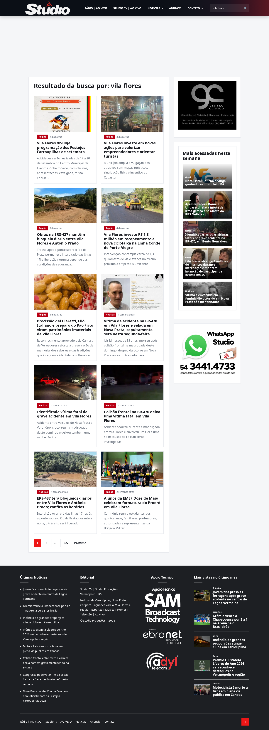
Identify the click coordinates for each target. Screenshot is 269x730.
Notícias (154, 8)
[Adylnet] (162, 661)
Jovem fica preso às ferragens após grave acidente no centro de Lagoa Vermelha (45, 593)
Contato (194, 8)
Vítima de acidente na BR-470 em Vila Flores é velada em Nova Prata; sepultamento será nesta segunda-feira (130, 327)
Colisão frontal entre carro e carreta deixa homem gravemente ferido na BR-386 (46, 662)
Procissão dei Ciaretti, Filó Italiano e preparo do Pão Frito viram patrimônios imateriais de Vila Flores (65, 327)
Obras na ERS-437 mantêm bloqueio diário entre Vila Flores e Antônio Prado (61, 239)
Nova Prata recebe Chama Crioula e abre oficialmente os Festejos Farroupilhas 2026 (45, 695)
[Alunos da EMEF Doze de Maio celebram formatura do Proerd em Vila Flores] (132, 469)
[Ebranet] (162, 637)
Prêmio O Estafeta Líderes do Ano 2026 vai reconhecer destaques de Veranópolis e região (45, 634)
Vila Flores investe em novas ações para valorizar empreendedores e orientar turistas (130, 150)
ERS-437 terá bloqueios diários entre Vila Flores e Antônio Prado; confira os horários (64, 502)
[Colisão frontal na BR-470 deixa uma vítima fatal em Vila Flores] (132, 382)
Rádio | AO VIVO (95, 8)
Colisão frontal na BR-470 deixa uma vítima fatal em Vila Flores (132, 416)
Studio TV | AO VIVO (127, 8)
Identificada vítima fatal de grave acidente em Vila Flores (64, 414)
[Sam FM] (162, 605)
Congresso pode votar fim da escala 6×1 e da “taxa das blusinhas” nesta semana (45, 679)
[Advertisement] (135, 44)
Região (42, 136)
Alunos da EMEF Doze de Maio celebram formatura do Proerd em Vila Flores (132, 502)
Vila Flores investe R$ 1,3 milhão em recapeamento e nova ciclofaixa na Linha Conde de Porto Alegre (132, 241)
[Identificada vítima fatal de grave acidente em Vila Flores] (65, 382)
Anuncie (175, 8)
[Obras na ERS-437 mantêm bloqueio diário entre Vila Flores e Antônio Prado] (65, 205)
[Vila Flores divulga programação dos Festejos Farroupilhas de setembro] (65, 114)
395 (65, 543)
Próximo (80, 543)
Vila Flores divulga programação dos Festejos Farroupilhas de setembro (61, 147)
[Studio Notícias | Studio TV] (47, 8)
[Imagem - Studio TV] (207, 352)
